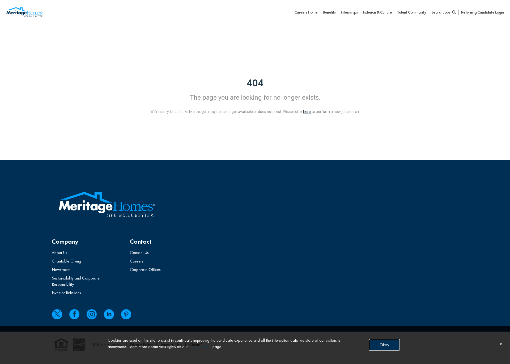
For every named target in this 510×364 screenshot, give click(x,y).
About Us (59, 252)
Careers (136, 261)
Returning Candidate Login (482, 12)
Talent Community (411, 12)
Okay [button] (384, 345)
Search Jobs (441, 12)
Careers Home (305, 12)
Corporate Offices (145, 269)
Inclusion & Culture (377, 12)
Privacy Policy (200, 346)
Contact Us (139, 252)
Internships (349, 12)
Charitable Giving (66, 261)
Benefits (329, 12)
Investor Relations (66, 292)
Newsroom (61, 269)
